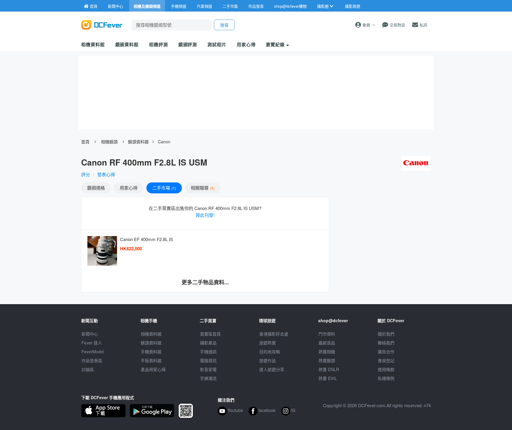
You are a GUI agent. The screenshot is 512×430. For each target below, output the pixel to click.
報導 (202, 187)
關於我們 (386, 334)
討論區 (87, 369)
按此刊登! (205, 215)
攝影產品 (208, 343)
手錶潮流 (208, 378)
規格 (96, 187)
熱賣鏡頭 (327, 360)
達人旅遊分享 (271, 369)
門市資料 (327, 334)
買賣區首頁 (210, 334)
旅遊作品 (267, 360)
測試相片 (216, 44)
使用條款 (386, 369)
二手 (163, 187)
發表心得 (106, 174)
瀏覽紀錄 (276, 44)
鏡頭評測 (187, 44)
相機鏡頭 (109, 142)
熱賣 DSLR (329, 369)
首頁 (85, 142)
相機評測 (158, 44)
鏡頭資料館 (127, 44)
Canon (164, 142)
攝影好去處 (273, 334)
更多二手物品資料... (205, 282)
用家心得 (246, 44)
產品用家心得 (153, 369)
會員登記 (386, 360)
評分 (85, 174)
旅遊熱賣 (267, 343)
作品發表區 (91, 360)
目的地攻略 (269, 351)
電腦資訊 (208, 360)
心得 (128, 187)
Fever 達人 (91, 343)
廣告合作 (386, 351)
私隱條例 (386, 378)
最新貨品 (327, 343)
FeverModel (92, 351)
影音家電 (208, 369)
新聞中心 (89, 334)
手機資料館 (151, 351)
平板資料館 (151, 360)
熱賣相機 (327, 351)
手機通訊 (208, 351)
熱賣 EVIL (328, 378)
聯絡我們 (386, 343)
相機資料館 (93, 44)
